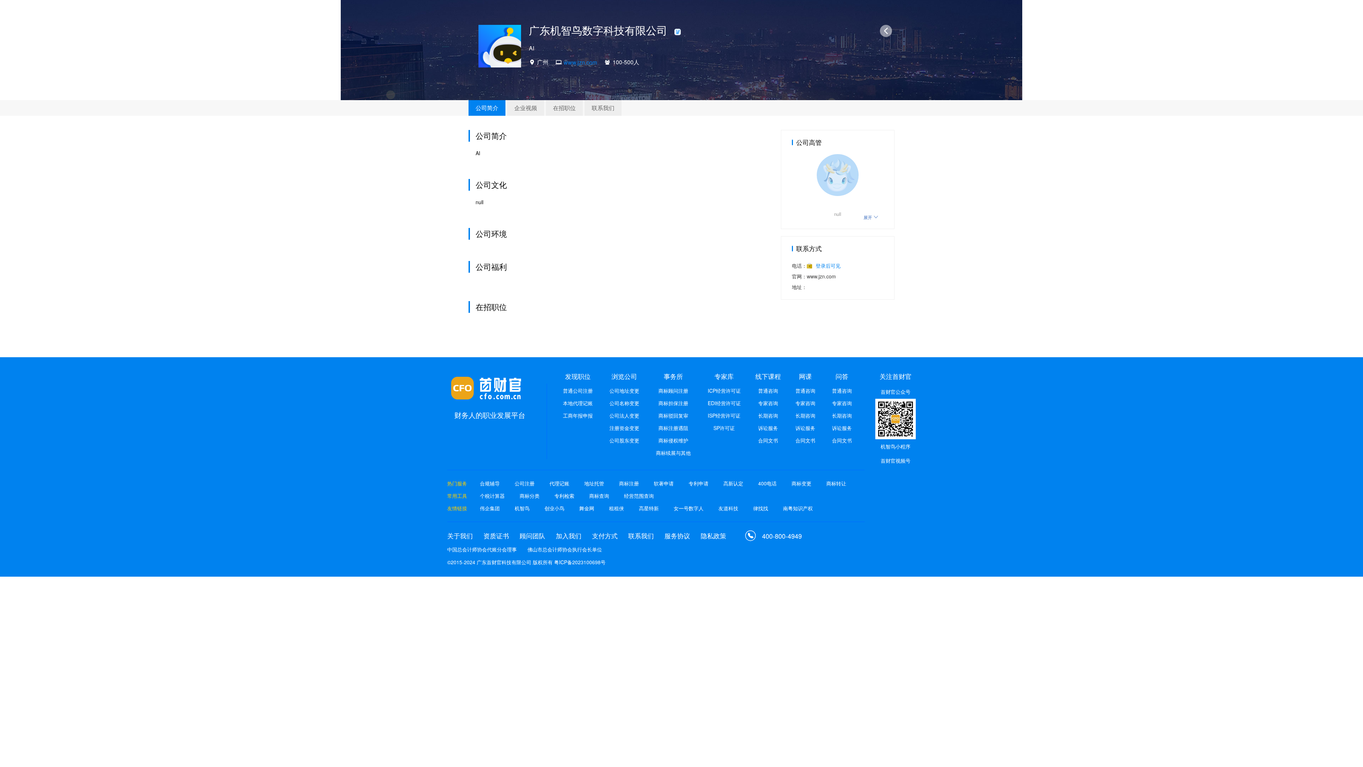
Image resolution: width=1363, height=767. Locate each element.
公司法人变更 (624, 415)
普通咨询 (768, 390)
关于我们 (460, 535)
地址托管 (594, 483)
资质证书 (496, 535)
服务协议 (677, 535)
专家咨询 (768, 403)
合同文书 (768, 440)
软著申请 (664, 483)
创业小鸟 (554, 508)
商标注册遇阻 (673, 427)
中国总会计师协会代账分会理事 (482, 549)
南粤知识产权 (798, 508)
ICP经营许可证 (724, 390)
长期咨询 (768, 415)
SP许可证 (724, 427)
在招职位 (564, 108)
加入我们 (568, 535)
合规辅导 (490, 483)
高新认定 (733, 483)
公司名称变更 (624, 403)
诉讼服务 (768, 427)
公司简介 (487, 108)
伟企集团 (490, 508)
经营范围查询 (639, 495)
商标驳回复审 (673, 415)
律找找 (760, 508)
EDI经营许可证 (724, 403)
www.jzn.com (580, 62)
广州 (542, 62)
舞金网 (586, 508)
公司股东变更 (624, 440)
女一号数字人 (689, 508)
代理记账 (559, 483)
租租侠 (616, 508)
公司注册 (525, 483)
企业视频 (525, 108)
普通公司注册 (578, 390)
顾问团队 (532, 535)
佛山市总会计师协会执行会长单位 (564, 549)
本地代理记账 (578, 403)
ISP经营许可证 (724, 415)
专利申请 (698, 483)
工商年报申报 (578, 415)
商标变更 (801, 483)
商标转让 (836, 483)
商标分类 (530, 495)
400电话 (767, 483)
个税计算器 (492, 495)
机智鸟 (522, 508)
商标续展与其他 (673, 452)
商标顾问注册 (673, 390)
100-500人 (626, 62)
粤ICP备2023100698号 (580, 562)
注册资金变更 (624, 427)
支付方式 (605, 535)
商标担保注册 (673, 403)
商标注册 (629, 483)
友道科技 (728, 508)
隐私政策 (713, 535)
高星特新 (649, 508)
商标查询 (599, 495)
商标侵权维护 (673, 440)
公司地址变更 (624, 390)
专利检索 (564, 495)
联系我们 (603, 108)
